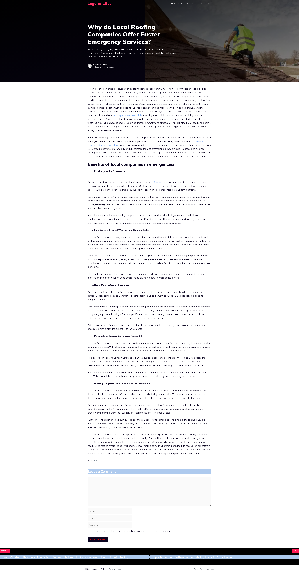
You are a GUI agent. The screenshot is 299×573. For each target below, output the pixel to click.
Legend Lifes (100, 3)
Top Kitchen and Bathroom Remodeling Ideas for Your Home (192, 557)
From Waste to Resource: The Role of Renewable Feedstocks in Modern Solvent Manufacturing (65, 557)
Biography (174, 3)
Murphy (157, 182)
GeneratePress (115, 569)
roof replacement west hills (127, 115)
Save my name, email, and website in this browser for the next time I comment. (130, 531)
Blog (189, 3)
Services (94, 460)
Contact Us (203, 3)
